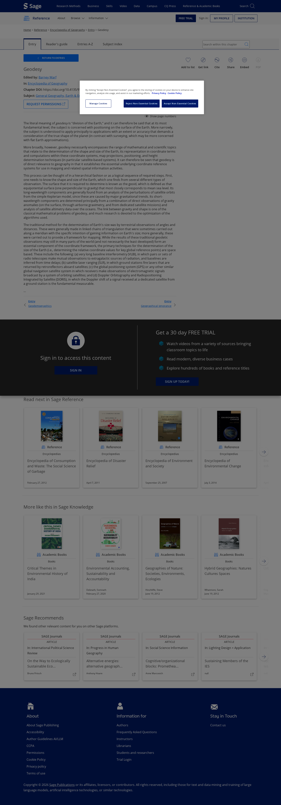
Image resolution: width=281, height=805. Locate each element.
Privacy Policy (159, 93)
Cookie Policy (175, 93)
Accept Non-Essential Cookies (180, 103)
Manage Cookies (98, 103)
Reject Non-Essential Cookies (142, 103)
